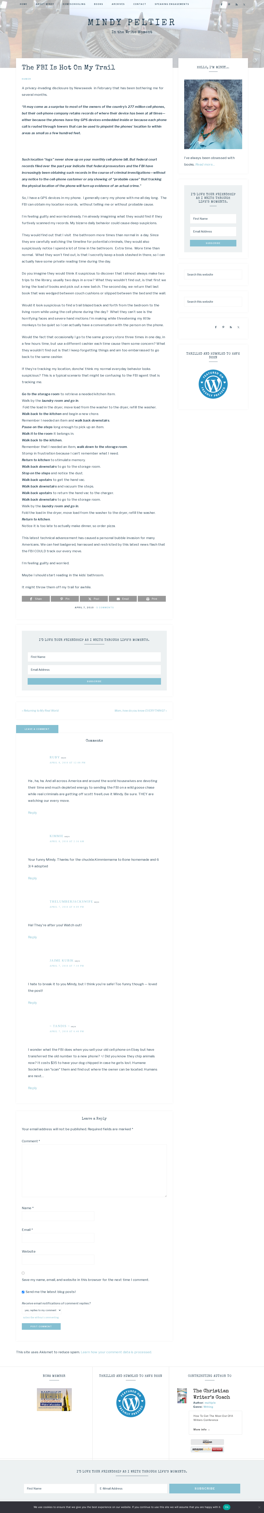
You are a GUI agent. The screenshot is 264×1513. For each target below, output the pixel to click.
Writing (208, 1406)
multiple (210, 1402)
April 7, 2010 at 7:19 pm (67, 966)
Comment (31, 1141)
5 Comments (105, 607)
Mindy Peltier (132, 23)
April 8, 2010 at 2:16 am (67, 841)
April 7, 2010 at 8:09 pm (67, 907)
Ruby (55, 757)
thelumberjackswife (71, 901)
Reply (32, 813)
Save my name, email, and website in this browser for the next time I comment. (85, 1280)
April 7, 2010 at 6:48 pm (67, 1031)
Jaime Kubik (62, 960)
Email (27, 1230)
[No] (259, 1507)
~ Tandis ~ (60, 1026)
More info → (201, 1429)
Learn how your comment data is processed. (116, 1352)
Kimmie (57, 836)
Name (28, 1208)
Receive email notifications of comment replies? (56, 1303)
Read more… (205, 164)
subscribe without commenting (41, 1317)
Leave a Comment (37, 729)
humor (26, 79)
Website (29, 1251)
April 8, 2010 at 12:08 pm (68, 762)
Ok (226, 1507)
